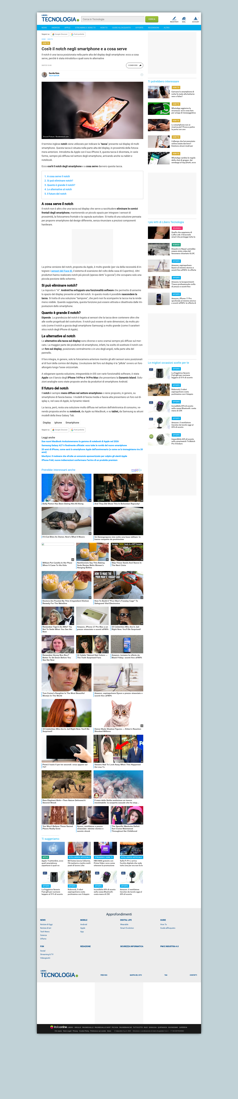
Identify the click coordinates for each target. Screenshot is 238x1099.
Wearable (124, 924)
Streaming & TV (46, 954)
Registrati (174, 22)
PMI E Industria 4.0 (169, 946)
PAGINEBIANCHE (125, 1027)
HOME (44, 39)
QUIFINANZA (162, 1027)
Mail (184, 22)
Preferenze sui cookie (98, 1031)
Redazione (85, 946)
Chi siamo (58, 1031)
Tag (165, 975)
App (82, 931)
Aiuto (109, 1031)
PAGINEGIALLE (88, 1027)
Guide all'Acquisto (167, 928)
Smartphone (72, 422)
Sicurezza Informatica (131, 946)
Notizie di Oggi (46, 924)
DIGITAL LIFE (126, 920)
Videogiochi (45, 958)
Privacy (75, 1031)
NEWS (44, 28)
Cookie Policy (84, 1031)
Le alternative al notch (59, 189)
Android (83, 924)
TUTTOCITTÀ (138, 1027)
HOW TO (104, 28)
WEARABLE (177, 228)
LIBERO (70, 1027)
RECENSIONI (153, 28)
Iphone (58, 422)
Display (47, 422)
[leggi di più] (141, 74)
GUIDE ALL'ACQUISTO (121, 28)
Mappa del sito (136, 975)
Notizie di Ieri (45, 928)
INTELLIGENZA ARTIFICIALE (79, 857)
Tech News (44, 931)
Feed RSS (104, 975)
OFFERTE (139, 28)
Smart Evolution (127, 928)
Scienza (43, 935)
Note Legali (67, 1031)
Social (42, 951)
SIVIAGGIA (153, 1027)
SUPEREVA (183, 1027)
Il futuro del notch (56, 193)
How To (163, 924)
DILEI (146, 1027)
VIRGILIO (77, 1027)
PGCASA (115, 1027)
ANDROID (56, 28)
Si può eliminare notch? (60, 180)
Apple (82, 928)
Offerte (43, 939)
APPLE (67, 28)
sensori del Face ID (61, 270)
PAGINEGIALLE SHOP (103, 1027)
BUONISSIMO (173, 1027)
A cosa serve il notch (58, 176)
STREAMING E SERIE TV (85, 28)
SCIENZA (176, 245)
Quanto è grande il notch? (61, 185)
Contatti (193, 975)
